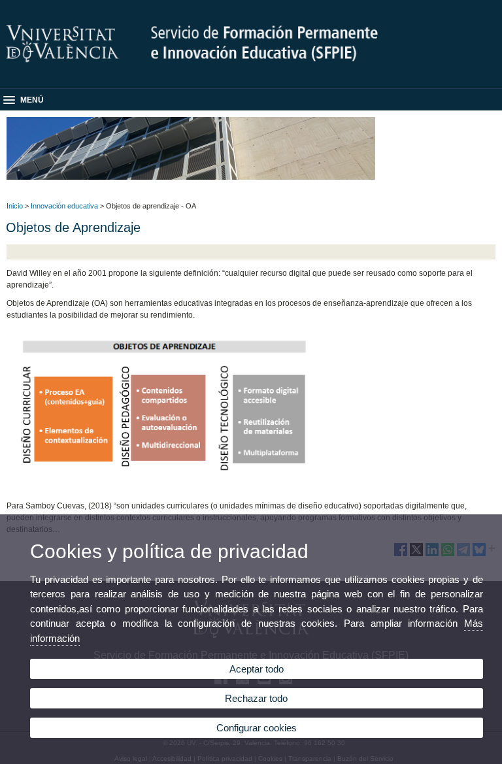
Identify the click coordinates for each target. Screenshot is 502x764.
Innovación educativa (64, 206)
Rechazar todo (256, 698)
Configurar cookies (256, 727)
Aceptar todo (256, 668)
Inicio (15, 206)
